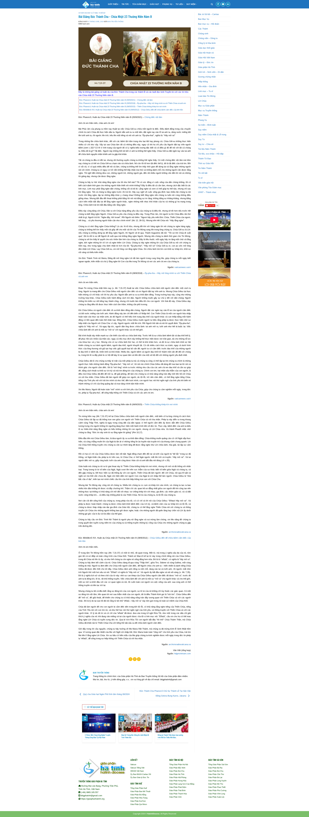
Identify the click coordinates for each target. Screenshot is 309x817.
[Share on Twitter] (135, 659)
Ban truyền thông (115, 21)
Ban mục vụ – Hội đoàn (208, 24)
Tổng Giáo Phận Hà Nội (178, 764)
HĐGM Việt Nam (137, 771)
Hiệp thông (203, 81)
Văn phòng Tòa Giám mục (209, 187)
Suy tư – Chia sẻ (205, 144)
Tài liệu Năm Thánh (207, 149)
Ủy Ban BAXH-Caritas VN (140, 774)
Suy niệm (202, 130)
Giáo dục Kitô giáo (206, 48)
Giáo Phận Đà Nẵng (138, 795)
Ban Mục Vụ (203, 19)
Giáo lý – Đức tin (205, 62)
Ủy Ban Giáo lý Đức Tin (139, 777)
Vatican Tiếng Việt (137, 768)
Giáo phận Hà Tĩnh (206, 67)
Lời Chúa (202, 101)
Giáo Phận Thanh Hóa (178, 794)
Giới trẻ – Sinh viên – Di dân (211, 72)
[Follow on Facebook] (218, 4)
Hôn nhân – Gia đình (207, 86)
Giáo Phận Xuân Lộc (216, 797)
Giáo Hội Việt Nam (206, 57)
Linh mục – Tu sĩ (205, 91)
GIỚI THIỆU (113, 4)
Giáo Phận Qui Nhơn (138, 804)
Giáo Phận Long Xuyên (217, 781)
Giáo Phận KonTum (138, 801)
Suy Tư (201, 139)
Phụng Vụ (202, 120)
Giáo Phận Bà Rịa (215, 768)
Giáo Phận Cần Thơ (216, 774)
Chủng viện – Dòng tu (208, 38)
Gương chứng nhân (207, 77)
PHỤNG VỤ (167, 4)
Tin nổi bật (101, 13)
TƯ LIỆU (179, 4)
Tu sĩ (200, 178)
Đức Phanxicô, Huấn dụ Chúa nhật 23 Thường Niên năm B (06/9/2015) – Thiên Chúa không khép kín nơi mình (122, 106)
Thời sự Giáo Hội (206, 163)
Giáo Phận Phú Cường (217, 790)
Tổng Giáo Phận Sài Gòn (218, 764)
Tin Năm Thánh (205, 168)
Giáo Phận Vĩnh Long (216, 794)
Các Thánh (203, 29)
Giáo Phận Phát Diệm (177, 787)
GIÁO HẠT (154, 4)
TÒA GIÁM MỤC (139, 4)
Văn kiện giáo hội (206, 183)
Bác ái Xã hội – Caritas (208, 14)
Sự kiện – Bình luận (207, 125)
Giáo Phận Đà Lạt (215, 777)
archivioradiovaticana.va (180, 532)
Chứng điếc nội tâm (153, 117)
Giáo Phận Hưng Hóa (177, 781)
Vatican (133, 764)
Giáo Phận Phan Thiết (216, 787)
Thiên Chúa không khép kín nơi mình (161, 404)
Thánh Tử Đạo (204, 158)
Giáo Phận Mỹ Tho (215, 784)
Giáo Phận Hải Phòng (177, 777)
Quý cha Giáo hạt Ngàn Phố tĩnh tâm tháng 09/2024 (106, 694)
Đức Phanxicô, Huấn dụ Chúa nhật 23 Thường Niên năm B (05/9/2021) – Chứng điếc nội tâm (116, 100)
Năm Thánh (203, 115)
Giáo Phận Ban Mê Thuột (140, 791)
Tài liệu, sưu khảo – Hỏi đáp (210, 154)
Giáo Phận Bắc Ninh (177, 768)
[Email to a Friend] (139, 659)
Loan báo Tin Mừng (206, 96)
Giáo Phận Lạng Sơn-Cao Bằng (181, 784)
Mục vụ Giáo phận (206, 106)
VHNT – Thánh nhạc (207, 192)
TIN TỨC (125, 4)
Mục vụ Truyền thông (207, 110)
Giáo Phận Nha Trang (138, 798)
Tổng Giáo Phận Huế (138, 788)
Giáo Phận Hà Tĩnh (176, 774)
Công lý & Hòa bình (207, 43)
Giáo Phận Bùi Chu (176, 771)
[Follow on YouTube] (223, 4)
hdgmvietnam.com (182, 653)
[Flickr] (228, 4)
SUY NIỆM (190, 4)
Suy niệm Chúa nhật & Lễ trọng (88, 13)
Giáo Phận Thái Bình (177, 790)
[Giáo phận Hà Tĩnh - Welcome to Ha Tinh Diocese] (90, 4)
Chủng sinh (203, 33)
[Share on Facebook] (131, 659)
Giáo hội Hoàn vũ (206, 53)
